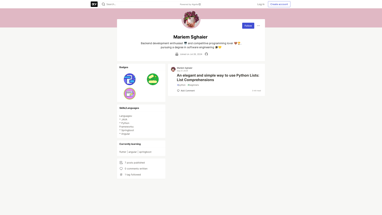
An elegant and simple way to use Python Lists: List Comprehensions (218, 77)
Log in (260, 4)
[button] (129, 79)
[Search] (103, 4)
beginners (193, 85)
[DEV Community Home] (94, 4)
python (181, 85)
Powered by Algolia (189, 4)
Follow (248, 25)
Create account (279, 4)
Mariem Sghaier (184, 68)
